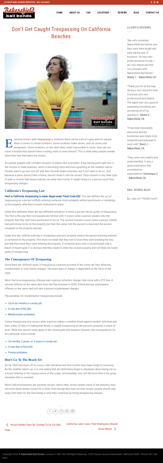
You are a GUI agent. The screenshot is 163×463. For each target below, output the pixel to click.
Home (60, 12)
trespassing (43, 139)
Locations (103, 12)
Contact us (152, 12)
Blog (136, 12)
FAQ (88, 12)
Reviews (122, 12)
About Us (74, 12)
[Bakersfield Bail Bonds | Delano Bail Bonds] (21, 12)
